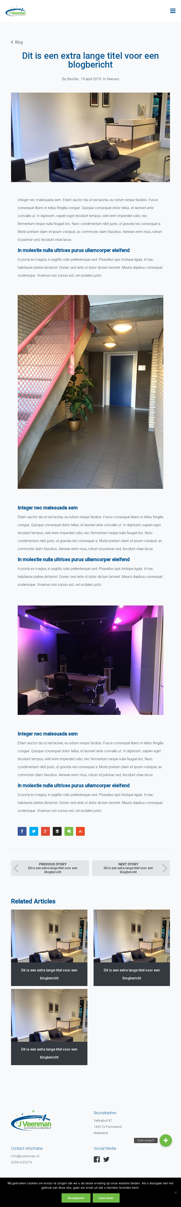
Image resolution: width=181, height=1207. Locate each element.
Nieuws (113, 79)
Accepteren (76, 1198)
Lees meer (106, 1198)
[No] (175, 1192)
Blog (19, 42)
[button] (166, 1140)
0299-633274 (21, 1162)
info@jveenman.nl (25, 1156)
